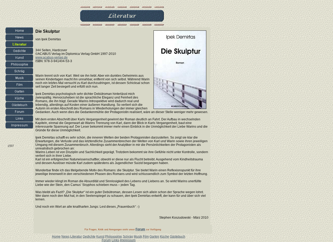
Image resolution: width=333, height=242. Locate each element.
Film (146, 236)
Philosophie (113, 236)
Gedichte (89, 236)
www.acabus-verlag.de (51, 57)
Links (115, 240)
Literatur (76, 236)
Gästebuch (177, 236)
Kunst (100, 236)
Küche (164, 236)
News (65, 236)
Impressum (128, 240)
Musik (138, 236)
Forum (106, 240)
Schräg (128, 236)
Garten (154, 236)
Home (56, 236)
